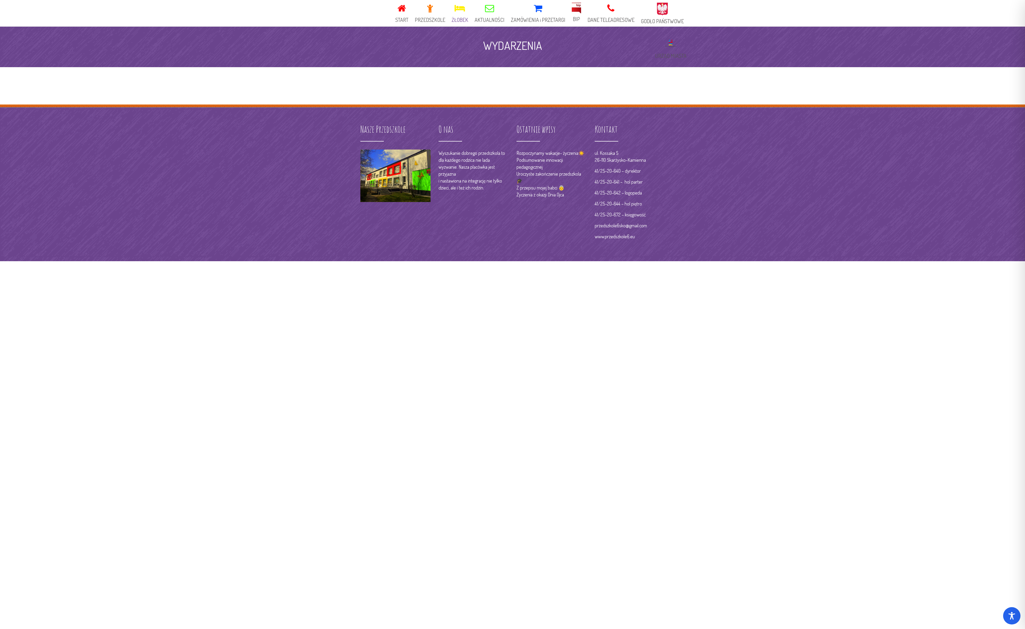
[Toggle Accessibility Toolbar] (1012, 616)
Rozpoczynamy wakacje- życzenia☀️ (550, 153)
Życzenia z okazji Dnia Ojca (540, 194)
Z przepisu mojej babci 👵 (540, 188)
